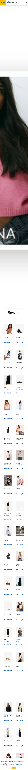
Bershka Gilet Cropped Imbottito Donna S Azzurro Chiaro (8, 539)
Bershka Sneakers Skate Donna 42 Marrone (7, 590)
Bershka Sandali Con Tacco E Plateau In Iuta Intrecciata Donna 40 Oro (7, 665)
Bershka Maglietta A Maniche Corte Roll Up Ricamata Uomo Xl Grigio (20, 640)
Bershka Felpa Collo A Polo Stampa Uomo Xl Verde (19, 363)
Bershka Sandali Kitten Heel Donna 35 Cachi (7, 615)
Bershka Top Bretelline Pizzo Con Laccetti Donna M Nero (8, 489)
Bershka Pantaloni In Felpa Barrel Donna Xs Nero (19, 590)
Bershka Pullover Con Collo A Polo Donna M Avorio (19, 464)
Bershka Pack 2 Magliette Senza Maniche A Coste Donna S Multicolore (19, 615)
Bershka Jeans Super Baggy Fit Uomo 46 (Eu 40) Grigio (7, 514)
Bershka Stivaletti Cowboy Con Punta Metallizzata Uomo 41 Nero (19, 338)
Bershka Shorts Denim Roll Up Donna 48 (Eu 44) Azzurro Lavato (20, 439)
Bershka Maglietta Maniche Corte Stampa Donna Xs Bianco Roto (20, 489)
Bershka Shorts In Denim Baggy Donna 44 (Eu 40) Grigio (7, 741)
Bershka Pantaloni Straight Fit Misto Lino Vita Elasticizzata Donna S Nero (7, 388)
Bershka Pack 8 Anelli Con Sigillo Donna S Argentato (7, 338)
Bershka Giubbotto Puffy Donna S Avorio (20, 665)
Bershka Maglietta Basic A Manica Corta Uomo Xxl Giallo (20, 716)
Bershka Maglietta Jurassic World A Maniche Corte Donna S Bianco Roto (20, 565)
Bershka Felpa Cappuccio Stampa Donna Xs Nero (8, 716)
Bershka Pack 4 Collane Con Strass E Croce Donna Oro (7, 413)
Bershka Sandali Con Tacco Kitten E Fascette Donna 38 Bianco (19, 514)
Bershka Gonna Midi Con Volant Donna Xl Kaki (19, 539)
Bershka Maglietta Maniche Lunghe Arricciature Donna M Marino (19, 413)
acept (14, 768)
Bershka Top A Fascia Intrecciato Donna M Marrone (19, 691)
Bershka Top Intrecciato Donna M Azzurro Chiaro (8, 363)
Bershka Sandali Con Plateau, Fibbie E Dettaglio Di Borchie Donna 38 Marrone (19, 388)
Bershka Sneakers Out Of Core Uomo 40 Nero (8, 565)
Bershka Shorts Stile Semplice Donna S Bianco (7, 691)
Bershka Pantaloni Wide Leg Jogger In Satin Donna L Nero (19, 741)
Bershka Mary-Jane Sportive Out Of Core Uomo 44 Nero (7, 439)
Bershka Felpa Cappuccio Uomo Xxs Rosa (8, 464)
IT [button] (25, 2)
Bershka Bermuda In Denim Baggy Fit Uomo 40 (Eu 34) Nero (7, 640)
